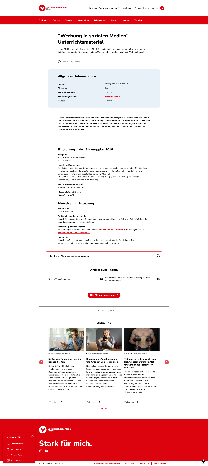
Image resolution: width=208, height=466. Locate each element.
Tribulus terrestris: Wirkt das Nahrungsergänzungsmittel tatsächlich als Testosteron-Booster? (140, 363)
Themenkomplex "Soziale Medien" (74, 232)
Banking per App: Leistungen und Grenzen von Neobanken (102, 360)
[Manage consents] (203, 461)
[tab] (102, 408)
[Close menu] (32, 435)
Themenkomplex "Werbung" (112, 229)
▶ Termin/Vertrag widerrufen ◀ (107, 463)
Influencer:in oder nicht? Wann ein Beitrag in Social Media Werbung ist (127, 279)
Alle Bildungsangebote (102, 295)
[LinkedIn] (46, 451)
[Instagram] (41, 451)
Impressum (129, 463)
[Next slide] (167, 362)
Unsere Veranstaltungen (59, 279)
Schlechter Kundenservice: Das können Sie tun (65, 360)
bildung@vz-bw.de (112, 96)
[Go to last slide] (41, 362)
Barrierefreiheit (160, 463)
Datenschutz (144, 463)
